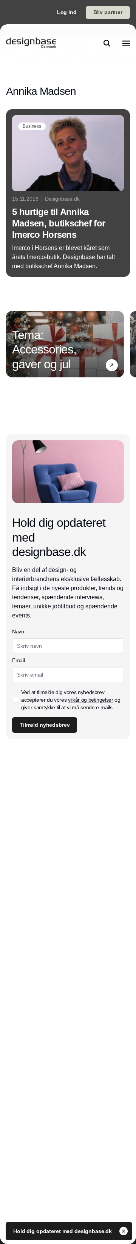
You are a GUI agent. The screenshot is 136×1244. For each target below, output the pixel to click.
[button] (112, 365)
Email (18, 660)
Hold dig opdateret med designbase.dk (63, 1231)
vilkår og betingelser (90, 700)
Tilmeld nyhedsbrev (45, 725)
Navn (18, 631)
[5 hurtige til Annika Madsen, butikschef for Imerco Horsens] (68, 193)
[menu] (126, 43)
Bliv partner (107, 12)
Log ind (67, 12)
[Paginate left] (12, 344)
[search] (107, 43)
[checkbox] (15, 700)
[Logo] (31, 43)
